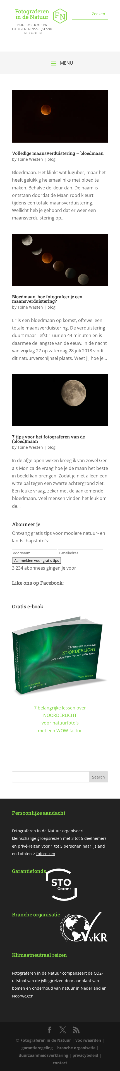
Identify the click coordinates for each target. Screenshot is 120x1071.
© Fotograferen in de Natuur (43, 1040)
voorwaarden (88, 1040)
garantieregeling (37, 1047)
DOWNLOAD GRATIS (60, 759)
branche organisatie (76, 1047)
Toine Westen (30, 159)
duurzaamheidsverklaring (43, 1055)
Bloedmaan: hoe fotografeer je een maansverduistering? (47, 299)
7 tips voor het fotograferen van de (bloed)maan (48, 439)
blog (51, 159)
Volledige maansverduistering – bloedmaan (58, 153)
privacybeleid (85, 1055)
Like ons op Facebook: (38, 582)
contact (60, 1062)
